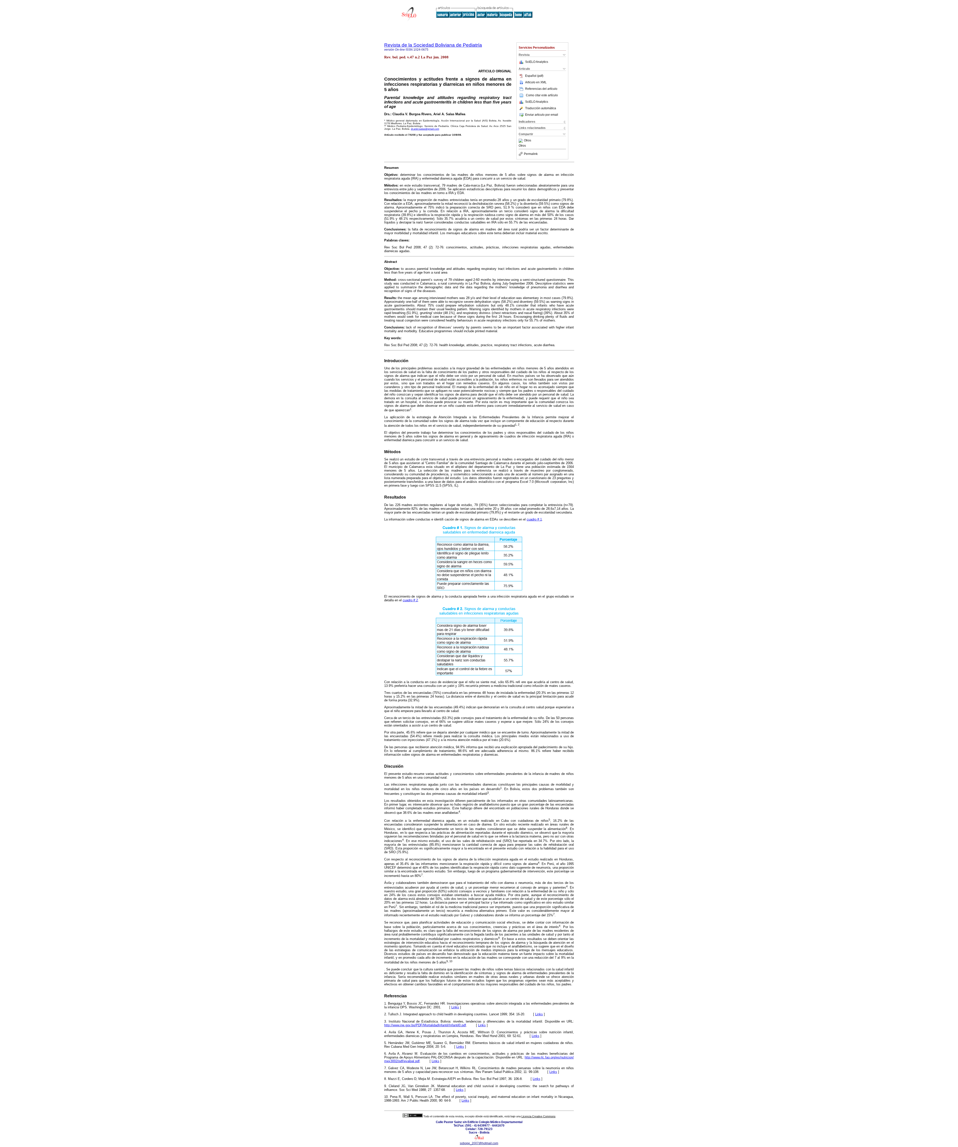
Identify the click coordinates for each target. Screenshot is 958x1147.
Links (455, 1007)
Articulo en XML (536, 82)
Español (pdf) (534, 76)
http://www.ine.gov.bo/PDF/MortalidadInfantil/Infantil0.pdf (425, 1025)
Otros (527, 140)
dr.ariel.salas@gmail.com (425, 128)
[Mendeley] (521, 140)
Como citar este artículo (542, 95)
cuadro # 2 (410, 600)
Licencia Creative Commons (538, 1116)
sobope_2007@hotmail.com (479, 1143)
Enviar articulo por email (541, 114)
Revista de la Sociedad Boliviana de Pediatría (433, 45)
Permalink (531, 154)
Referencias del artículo (541, 89)
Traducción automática (540, 108)
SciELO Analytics (536, 62)
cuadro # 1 (534, 519)
